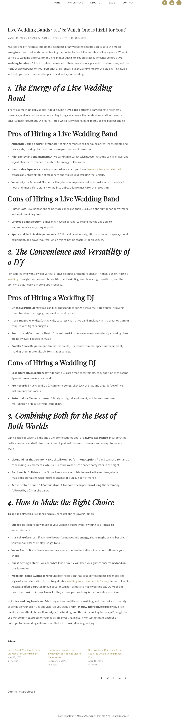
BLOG (112, 2)
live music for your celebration (105, 169)
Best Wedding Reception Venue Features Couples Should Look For (105, 653)
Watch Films (75, 2)
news (84, 38)
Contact (128, 2)
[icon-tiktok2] (179, 2)
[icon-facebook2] (165, 2)
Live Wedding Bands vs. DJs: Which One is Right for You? (67, 29)
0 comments (60, 38)
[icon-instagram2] (172, 2)
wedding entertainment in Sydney (87, 581)
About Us (96, 2)
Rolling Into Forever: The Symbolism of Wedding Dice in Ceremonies (64, 653)
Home (57, 2)
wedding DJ (15, 279)
